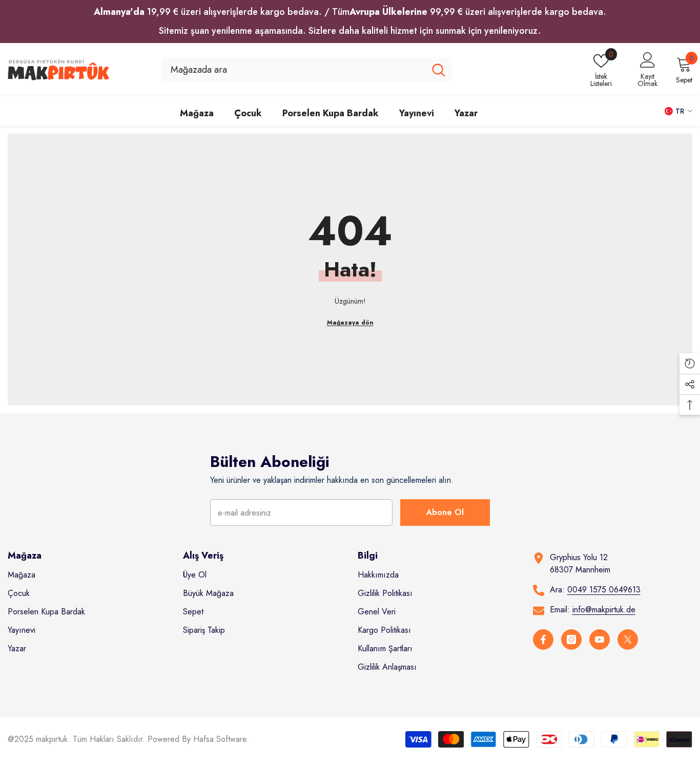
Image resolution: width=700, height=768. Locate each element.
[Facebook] (543, 639)
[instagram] (571, 639)
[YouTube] (599, 639)
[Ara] (306, 69)
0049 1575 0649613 (604, 589)
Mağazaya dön (350, 322)
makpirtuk (52, 739)
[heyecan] (627, 639)
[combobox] (293, 69)
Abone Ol (445, 512)
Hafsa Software (219, 739)
